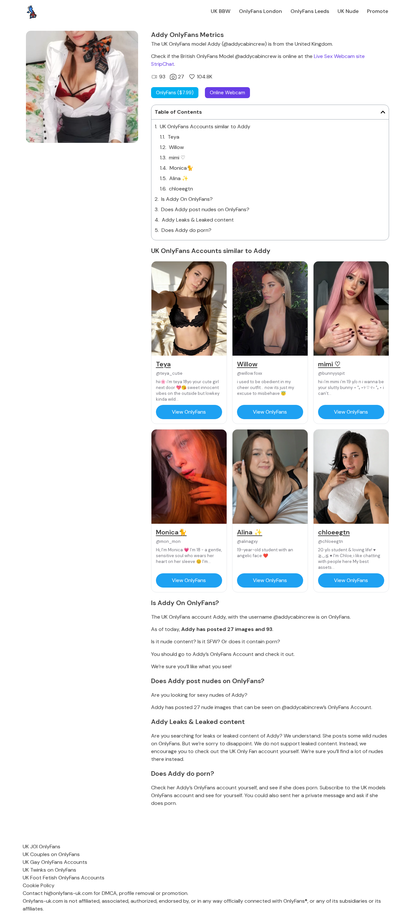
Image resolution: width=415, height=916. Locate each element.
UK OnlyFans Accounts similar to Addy (205, 126)
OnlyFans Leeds (309, 11)
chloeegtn (181, 188)
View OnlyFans (189, 411)
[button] (382, 112)
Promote (377, 11)
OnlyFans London (260, 11)
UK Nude (348, 11)
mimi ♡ (177, 157)
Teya (173, 136)
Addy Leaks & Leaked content (198, 219)
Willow (176, 147)
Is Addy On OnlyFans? (187, 199)
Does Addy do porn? (186, 230)
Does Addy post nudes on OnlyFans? (205, 209)
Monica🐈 (181, 168)
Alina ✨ (178, 178)
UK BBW (221, 11)
